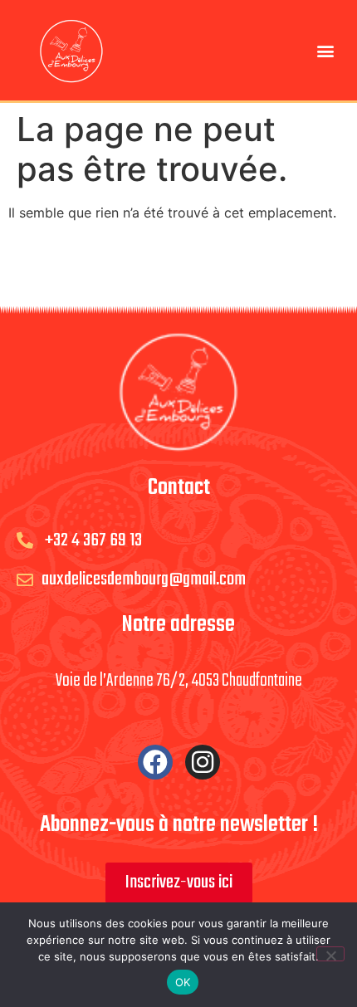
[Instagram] (202, 762)
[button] (326, 50)
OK (183, 982)
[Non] (330, 953)
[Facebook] (155, 762)
